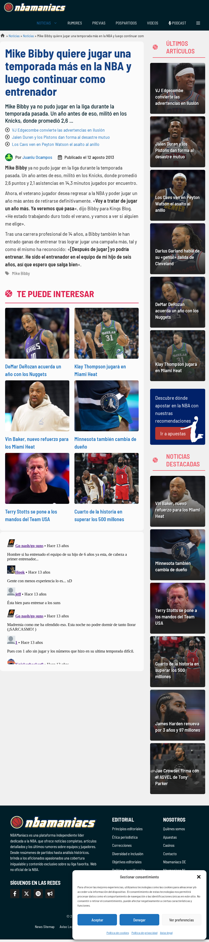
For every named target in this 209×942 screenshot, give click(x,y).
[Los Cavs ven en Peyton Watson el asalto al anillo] (177, 195)
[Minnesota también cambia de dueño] (177, 554)
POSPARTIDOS (126, 23)
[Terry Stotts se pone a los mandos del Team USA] (177, 608)
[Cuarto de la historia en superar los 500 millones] (177, 661)
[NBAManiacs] (35, 7)
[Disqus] (72, 600)
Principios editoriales (127, 828)
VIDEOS (152, 23)
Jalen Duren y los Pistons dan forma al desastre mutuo (61, 137)
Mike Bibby (21, 273)
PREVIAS (99, 23)
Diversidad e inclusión (127, 853)
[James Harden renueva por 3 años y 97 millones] (177, 715)
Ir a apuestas (173, 433)
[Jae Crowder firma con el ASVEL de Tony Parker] (177, 768)
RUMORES (75, 23)
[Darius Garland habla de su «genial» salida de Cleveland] (177, 248)
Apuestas (170, 837)
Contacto (170, 853)
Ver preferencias (181, 920)
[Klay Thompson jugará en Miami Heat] (177, 355)
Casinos (168, 845)
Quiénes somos (174, 828)
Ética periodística (125, 837)
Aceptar (97, 920)
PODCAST (178, 23)
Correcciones (122, 845)
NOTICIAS (44, 23)
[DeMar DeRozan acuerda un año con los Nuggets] (177, 302)
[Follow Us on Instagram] (38, 893)
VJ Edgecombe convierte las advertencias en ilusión (58, 130)
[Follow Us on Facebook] (14, 893)
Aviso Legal (67, 926)
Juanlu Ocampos (37, 157)
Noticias (14, 36)
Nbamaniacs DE (174, 862)
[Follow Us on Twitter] (26, 893)
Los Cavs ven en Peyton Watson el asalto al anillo (55, 144)
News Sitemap (45, 926)
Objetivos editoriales (126, 862)
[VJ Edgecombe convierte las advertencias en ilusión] (177, 88)
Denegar (139, 920)
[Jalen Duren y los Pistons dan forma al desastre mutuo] (177, 141)
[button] (198, 876)
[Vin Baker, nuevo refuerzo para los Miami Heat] (177, 501)
